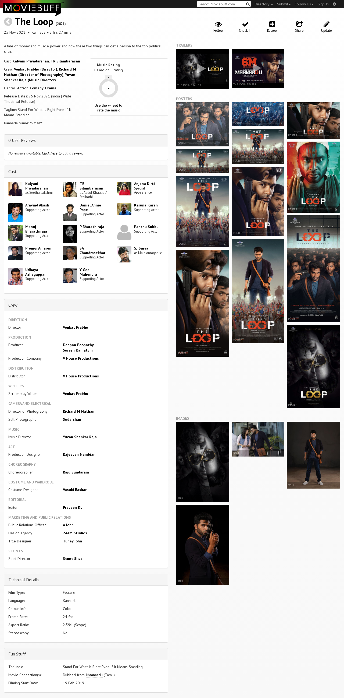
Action (22, 88)
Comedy (37, 88)
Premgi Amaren (38, 248)
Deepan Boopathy (78, 344)
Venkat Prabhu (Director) (35, 69)
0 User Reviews (22, 140)
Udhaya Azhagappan (35, 272)
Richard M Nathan (78, 411)
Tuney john (72, 541)
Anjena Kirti (144, 183)
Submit (282, 4)
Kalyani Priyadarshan (30, 61)
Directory (262, 4)
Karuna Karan (146, 205)
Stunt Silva (73, 558)
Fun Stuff (17, 654)
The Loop (34, 21)
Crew (12, 305)
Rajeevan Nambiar (79, 454)
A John (68, 524)
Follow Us (303, 4)
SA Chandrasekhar (92, 250)
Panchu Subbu (146, 226)
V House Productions (81, 358)
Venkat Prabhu (75, 327)
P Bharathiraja (92, 226)
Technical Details (23, 579)
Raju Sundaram (76, 472)
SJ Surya (141, 248)
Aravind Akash (37, 205)
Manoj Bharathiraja (36, 229)
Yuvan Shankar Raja (80, 436)
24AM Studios (75, 533)
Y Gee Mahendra (88, 272)
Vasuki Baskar (75, 489)
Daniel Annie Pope (90, 207)
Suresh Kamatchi (78, 350)
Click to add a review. (62, 153)
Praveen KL (73, 507)
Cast (12, 171)
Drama (50, 88)
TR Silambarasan (65, 61)
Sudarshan (72, 419)
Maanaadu (94, 674)
